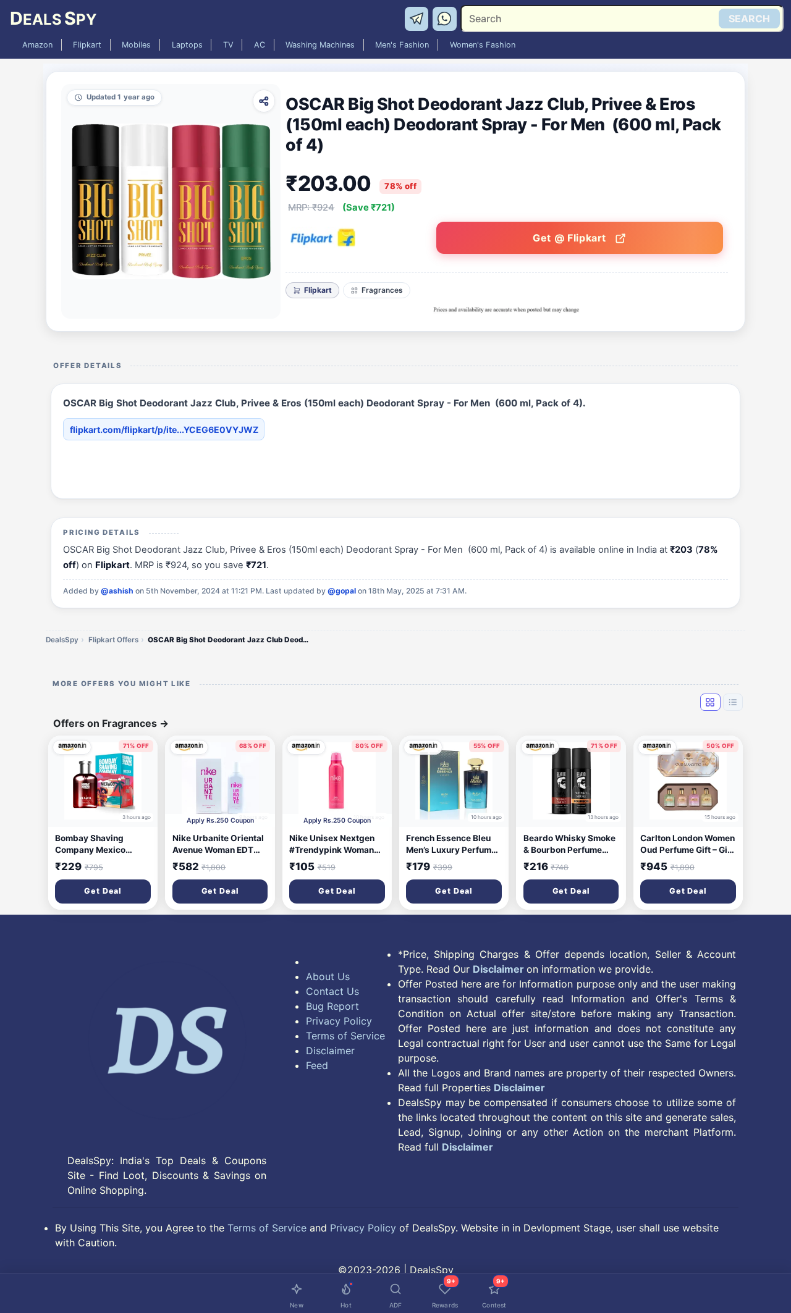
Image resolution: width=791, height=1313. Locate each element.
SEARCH (749, 18)
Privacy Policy (339, 1021)
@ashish (117, 590)
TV (228, 44)
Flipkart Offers (113, 640)
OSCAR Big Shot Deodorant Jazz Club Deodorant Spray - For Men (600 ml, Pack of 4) (228, 640)
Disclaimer (330, 1050)
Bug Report (332, 1006)
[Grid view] (710, 702)
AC (259, 44)
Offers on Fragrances (111, 723)
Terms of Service (345, 1036)
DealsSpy (62, 640)
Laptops (187, 44)
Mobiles (136, 44)
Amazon (37, 44)
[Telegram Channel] (419, 18)
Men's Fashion (402, 44)
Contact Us (332, 991)
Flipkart (87, 44)
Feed (317, 1065)
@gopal (342, 590)
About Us (328, 976)
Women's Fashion (482, 44)
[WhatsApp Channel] (445, 18)
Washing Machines (320, 44)
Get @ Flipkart (571, 238)
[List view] (733, 702)
